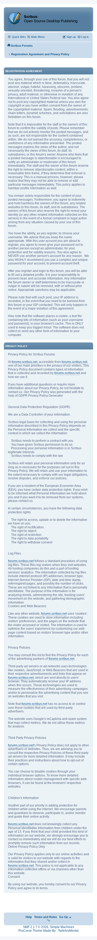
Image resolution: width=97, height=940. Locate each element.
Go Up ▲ (65, 916)
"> (48, 920)
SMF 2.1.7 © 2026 (35, 927)
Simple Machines (62, 927)
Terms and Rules (45, 916)
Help (29, 916)
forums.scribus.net (24, 362)
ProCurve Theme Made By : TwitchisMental (48, 930)
